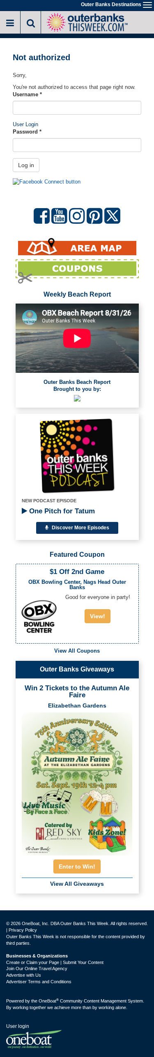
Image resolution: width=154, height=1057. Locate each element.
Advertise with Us (23, 975)
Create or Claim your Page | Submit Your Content (54, 962)
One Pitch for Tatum (61, 511)
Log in (26, 165)
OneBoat (49, 1000)
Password (27, 132)
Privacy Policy (23, 930)
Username (27, 94)
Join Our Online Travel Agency (36, 968)
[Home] (87, 21)
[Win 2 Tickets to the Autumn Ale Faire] (77, 781)
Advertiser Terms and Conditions (38, 981)
